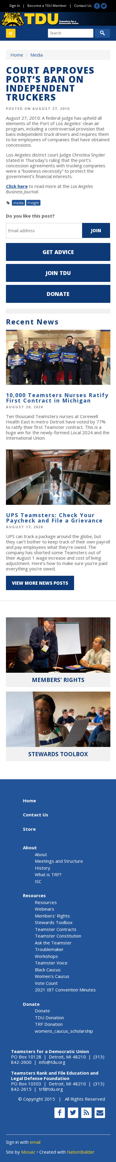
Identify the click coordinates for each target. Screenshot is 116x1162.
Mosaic (28, 1152)
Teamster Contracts (55, 929)
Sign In (14, 5)
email (35, 1142)
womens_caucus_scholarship (64, 1031)
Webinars (44, 909)
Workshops (46, 956)
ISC (38, 881)
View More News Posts (40, 583)
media (18, 202)
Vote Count (46, 983)
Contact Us (82, 5)
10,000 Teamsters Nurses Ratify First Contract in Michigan (57, 397)
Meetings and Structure (59, 861)
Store (29, 829)
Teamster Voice (51, 963)
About (30, 847)
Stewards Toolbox (54, 922)
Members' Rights (52, 916)
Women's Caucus (52, 976)
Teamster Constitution (58, 936)
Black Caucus (48, 970)
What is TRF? (48, 874)
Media (36, 55)
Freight (33, 202)
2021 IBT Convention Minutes (65, 990)
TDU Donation (49, 1017)
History (42, 868)
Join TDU (58, 273)
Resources (34, 895)
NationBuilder (81, 1152)
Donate (58, 293)
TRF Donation (49, 1024)
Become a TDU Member (47, 5)
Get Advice (58, 252)
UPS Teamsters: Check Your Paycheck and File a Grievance (54, 517)
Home (16, 55)
